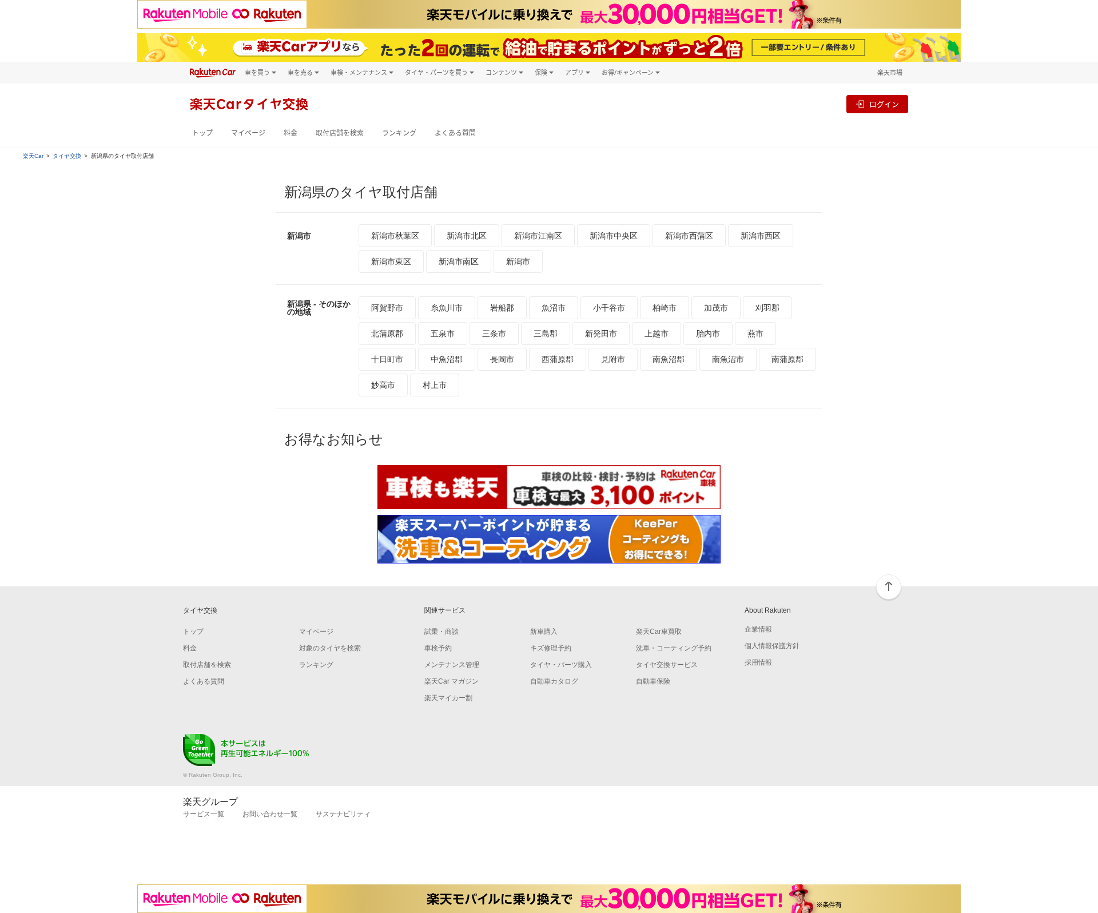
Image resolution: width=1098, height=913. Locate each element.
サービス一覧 (203, 814)
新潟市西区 (761, 235)
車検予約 (438, 648)
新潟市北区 (467, 235)
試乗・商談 (441, 632)
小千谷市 (609, 307)
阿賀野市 (387, 307)
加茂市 (716, 307)
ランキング (399, 133)
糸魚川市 (447, 307)
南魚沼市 (728, 359)
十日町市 (387, 359)
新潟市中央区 (614, 235)
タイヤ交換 (67, 156)
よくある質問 (455, 133)
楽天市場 (889, 72)
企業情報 (758, 629)
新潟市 (518, 261)
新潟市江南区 (538, 235)
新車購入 (544, 632)
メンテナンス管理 (451, 665)
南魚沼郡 (669, 359)
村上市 (435, 385)
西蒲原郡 (558, 359)
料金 (290, 133)
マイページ (248, 133)
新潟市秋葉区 (395, 235)
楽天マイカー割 (448, 698)
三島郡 (546, 333)
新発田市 (601, 333)
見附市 (613, 359)
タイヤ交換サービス (667, 665)
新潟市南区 (459, 261)
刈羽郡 (767, 307)
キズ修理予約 (550, 648)
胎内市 (708, 333)
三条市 (494, 333)
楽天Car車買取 (659, 632)
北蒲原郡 (387, 333)
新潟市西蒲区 (689, 235)
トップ (202, 133)
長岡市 (502, 359)
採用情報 (758, 662)
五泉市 (443, 333)
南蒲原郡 (787, 359)
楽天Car (33, 156)
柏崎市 (665, 307)
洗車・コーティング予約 (673, 648)
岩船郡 (502, 307)
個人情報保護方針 (772, 646)
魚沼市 (554, 307)
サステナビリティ (343, 814)
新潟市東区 (391, 261)
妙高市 (383, 385)
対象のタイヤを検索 (330, 648)
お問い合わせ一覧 (269, 814)
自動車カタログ (554, 681)
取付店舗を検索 (340, 133)
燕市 (755, 333)
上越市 (657, 333)
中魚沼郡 (447, 359)
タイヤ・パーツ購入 (561, 665)
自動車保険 (653, 681)
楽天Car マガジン (451, 681)
